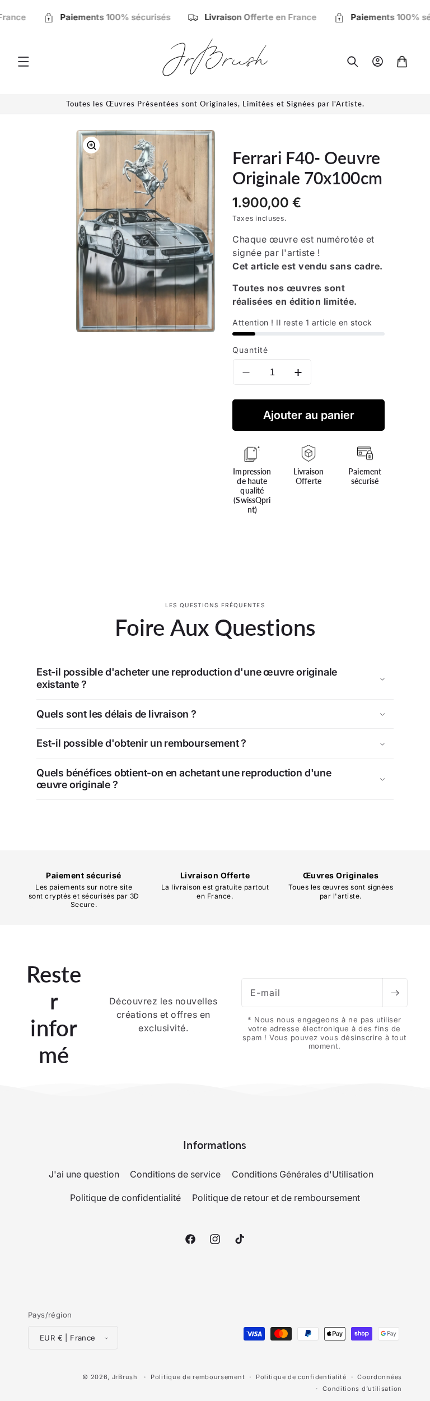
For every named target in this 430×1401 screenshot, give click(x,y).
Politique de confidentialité (125, 1197)
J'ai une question (84, 1174)
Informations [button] (214, 1144)
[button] (23, 61)
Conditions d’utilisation (362, 1389)
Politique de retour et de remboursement (276, 1197)
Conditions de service (175, 1174)
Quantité (250, 350)
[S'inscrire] (394, 992)
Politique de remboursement (198, 1377)
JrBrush (125, 1377)
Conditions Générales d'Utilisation (302, 1174)
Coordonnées (379, 1377)
